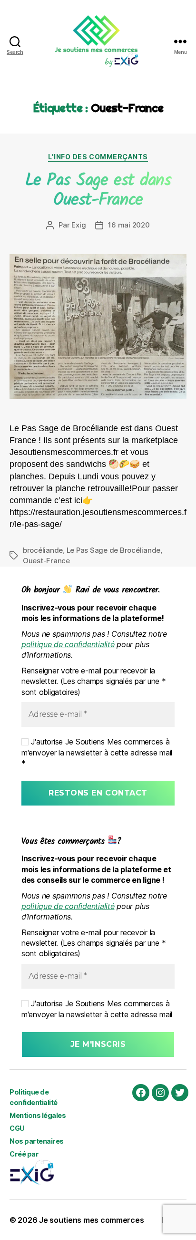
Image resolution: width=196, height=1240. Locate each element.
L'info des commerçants (97, 157)
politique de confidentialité (67, 644)
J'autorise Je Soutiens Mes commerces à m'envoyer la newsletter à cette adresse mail (96, 1009)
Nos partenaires (37, 1141)
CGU (17, 1128)
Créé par (24, 1154)
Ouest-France (46, 560)
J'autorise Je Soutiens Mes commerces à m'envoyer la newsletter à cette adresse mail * (96, 752)
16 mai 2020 (128, 224)
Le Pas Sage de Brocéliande (113, 550)
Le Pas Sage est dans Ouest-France (98, 190)
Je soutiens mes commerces (91, 1220)
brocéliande (43, 550)
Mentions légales (38, 1115)
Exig (78, 224)
